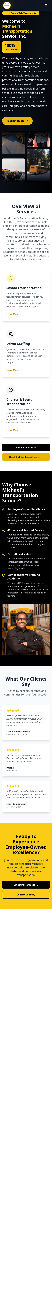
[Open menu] (46, 5)
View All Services (24, 447)
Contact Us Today (26, 894)
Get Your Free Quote (24, 884)
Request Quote (16, 120)
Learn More (12, 314)
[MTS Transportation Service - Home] (7, 5)
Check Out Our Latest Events (24, 457)
